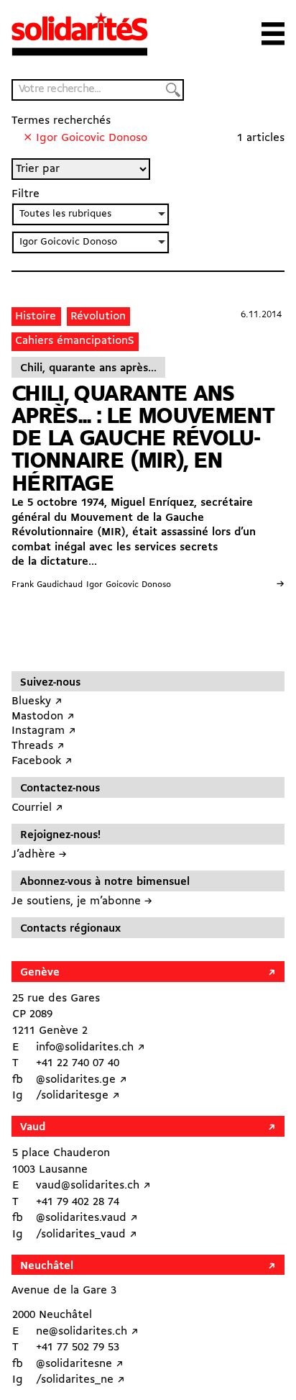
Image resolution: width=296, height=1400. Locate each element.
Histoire (35, 316)
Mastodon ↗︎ (43, 716)
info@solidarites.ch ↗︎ (90, 1047)
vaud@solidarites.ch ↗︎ (93, 1185)
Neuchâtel (46, 1266)
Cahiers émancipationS (74, 341)
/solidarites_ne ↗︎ (80, 1380)
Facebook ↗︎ (42, 761)
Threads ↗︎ (38, 746)
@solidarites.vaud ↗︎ (87, 1218)
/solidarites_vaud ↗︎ (86, 1234)
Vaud (32, 1127)
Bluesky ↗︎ (37, 701)
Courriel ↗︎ (37, 808)
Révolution (98, 316)
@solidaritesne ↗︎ (80, 1364)
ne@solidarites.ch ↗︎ (87, 1331)
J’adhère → (39, 854)
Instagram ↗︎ (43, 731)
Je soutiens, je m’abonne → (81, 901)
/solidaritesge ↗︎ (78, 1095)
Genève (40, 972)
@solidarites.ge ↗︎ (81, 1080)
